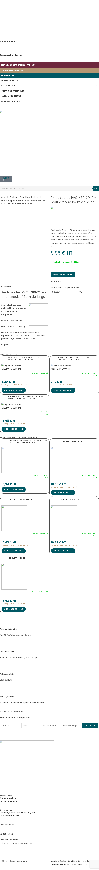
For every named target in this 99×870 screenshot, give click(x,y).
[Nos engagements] (3, 691)
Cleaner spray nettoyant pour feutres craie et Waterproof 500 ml (27, 441)
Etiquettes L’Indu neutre (70, 500)
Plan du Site (89, 864)
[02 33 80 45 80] (3, 828)
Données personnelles (72, 864)
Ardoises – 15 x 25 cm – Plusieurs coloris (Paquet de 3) (74, 358)
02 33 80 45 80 (6, 834)
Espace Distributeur (8, 801)
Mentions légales (58, 861)
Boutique (14, 197)
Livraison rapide (7, 651)
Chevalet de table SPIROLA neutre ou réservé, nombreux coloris (26, 397)
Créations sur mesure (9, 815)
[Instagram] (10, 850)
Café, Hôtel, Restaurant (30, 197)
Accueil (4, 197)
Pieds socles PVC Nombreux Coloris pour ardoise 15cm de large (26, 358)
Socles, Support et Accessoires (15, 200)
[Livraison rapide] (3, 645)
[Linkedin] (17, 850)
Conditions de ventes (77, 861)
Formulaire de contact (10, 840)
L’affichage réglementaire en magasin (17, 812)
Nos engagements (8, 696)
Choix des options (13, 390)
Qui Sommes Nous (8, 798)
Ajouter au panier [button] (13, 489)
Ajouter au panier (62, 274)
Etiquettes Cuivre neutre (70, 441)
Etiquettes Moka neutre (21, 500)
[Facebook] (3, 850)
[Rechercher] (96, 188)
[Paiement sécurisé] (3, 623)
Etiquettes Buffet (17, 558)
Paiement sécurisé (8, 629)
